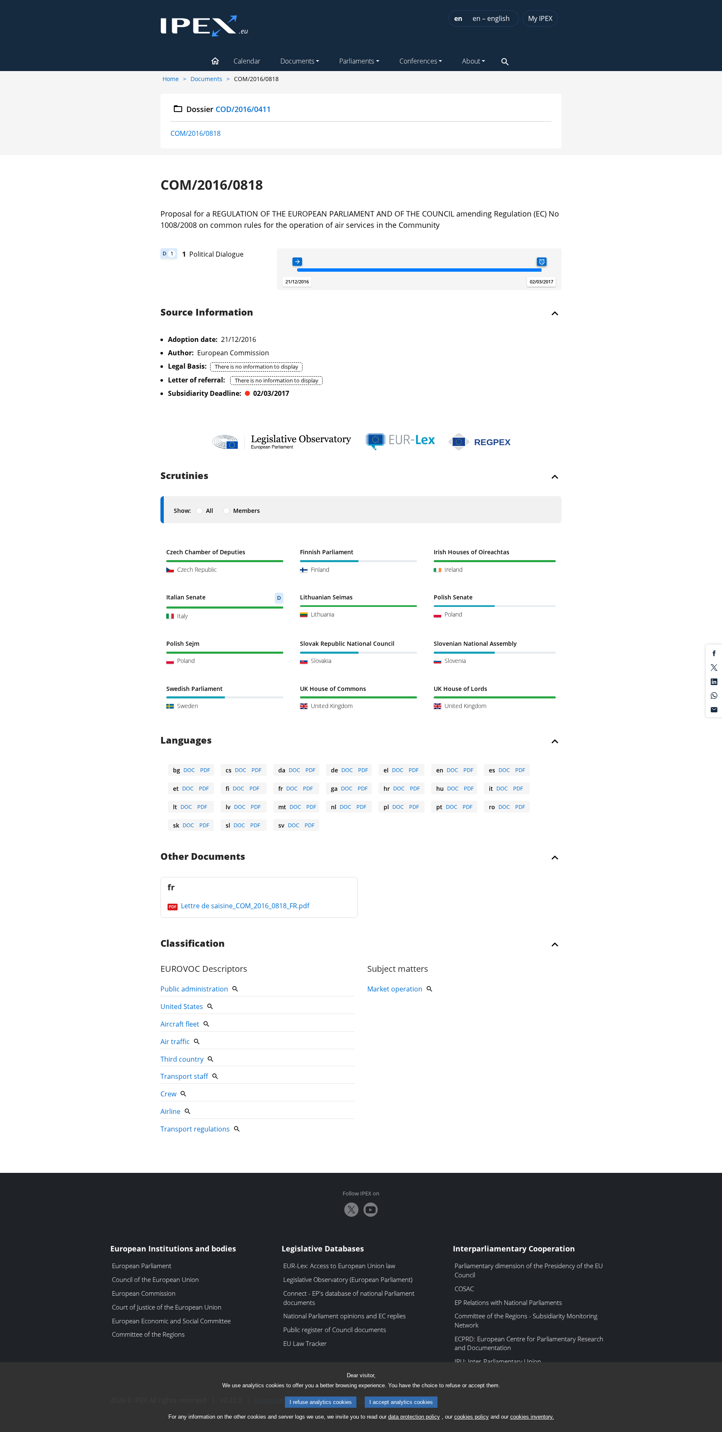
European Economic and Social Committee (171, 1321)
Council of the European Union (155, 1279)
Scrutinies (184, 476)
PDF (205, 770)
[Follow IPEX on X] (351, 1209)
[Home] (204, 23)
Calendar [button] (247, 61)
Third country (181, 1059)
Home (171, 79)
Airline (170, 1111)
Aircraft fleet (179, 1024)
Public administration (194, 989)
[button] (215, 62)
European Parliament (141, 1265)
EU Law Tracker (305, 1343)
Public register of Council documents (334, 1329)
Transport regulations (195, 1129)
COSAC (464, 1288)
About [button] (471, 61)
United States (181, 1006)
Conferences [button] (418, 61)
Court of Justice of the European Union (166, 1307)
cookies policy (471, 1417)
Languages (186, 741)
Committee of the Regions (148, 1334)
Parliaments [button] (356, 61)
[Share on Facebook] (714, 653)
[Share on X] (714, 667)
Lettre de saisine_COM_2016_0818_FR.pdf (244, 905)
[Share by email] (714, 709)
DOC (189, 770)
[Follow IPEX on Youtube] (370, 1209)
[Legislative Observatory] (281, 441)
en (458, 18)
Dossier (228, 109)
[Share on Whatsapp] (714, 695)
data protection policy (414, 1417)
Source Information (206, 313)
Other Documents (202, 857)
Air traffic (175, 1041)
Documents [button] (297, 61)
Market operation (394, 989)
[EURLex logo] (400, 441)
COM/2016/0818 (195, 133)
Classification (192, 944)
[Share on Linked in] (714, 681)
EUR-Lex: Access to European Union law (339, 1265)
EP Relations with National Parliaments (508, 1302)
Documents (206, 79)
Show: (182, 511)
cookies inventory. (532, 1417)
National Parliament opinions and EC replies (344, 1316)
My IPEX (540, 18)
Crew (168, 1093)
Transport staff (184, 1076)
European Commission (143, 1293)
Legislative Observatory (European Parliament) (347, 1279)
